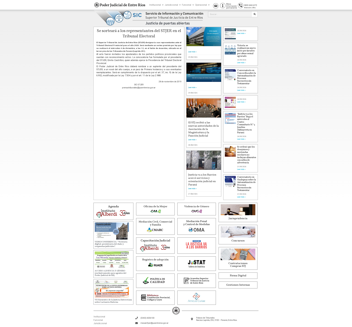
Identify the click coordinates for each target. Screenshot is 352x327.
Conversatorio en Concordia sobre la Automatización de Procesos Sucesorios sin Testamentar (246, 77)
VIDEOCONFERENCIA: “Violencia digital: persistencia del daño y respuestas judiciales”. (111, 244)
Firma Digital (238, 276)
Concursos (238, 241)
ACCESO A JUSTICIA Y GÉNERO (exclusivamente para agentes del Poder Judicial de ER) (110, 273)
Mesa (228, 4)
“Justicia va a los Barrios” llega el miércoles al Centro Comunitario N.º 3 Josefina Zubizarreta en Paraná (246, 123)
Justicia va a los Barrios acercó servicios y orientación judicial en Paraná (202, 180)
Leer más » (192, 52)
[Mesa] (223, 5)
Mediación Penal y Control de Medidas (196, 222)
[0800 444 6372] (240, 5)
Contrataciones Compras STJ (238, 264)
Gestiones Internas (238, 285)
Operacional (201, 5)
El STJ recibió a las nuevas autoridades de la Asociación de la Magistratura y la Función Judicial (203, 129)
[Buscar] (255, 14)
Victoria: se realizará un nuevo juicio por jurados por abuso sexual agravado (246, 51)
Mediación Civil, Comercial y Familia (155, 223)
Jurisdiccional (171, 5)
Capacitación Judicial (155, 241)
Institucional (155, 5)
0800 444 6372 (250, 5)
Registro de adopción (155, 260)
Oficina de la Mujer (155, 206)
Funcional (186, 5)
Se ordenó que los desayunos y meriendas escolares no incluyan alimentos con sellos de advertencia (246, 154)
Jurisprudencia (238, 218)
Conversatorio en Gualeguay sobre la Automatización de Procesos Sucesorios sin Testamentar (246, 184)
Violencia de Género (196, 206)
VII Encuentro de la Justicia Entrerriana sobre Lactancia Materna (113, 301)
